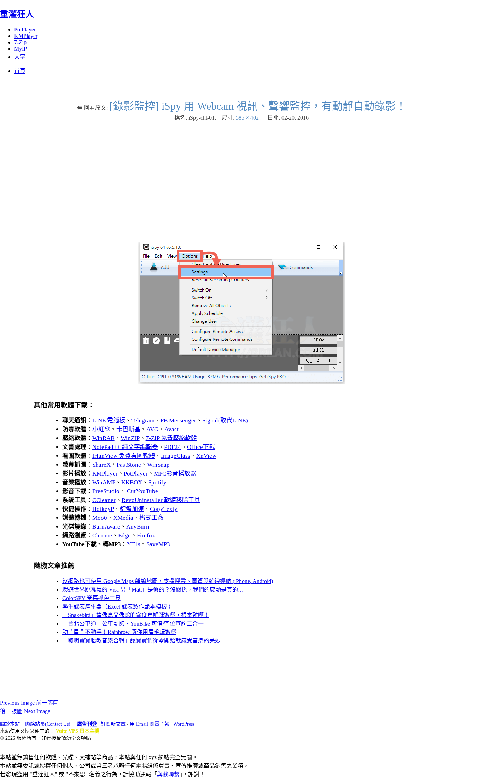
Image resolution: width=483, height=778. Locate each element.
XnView (206, 456)
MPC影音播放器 (175, 473)
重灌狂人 (17, 14)
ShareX (101, 464)
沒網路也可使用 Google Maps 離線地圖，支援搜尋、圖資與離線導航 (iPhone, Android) (167, 581)
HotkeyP (103, 509)
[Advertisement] (241, 177)
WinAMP (103, 482)
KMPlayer (25, 36)
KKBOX (131, 482)
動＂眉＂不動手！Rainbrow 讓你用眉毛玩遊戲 (119, 632)
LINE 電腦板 (108, 420)
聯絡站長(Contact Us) (47, 724)
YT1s (133, 544)
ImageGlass (175, 456)
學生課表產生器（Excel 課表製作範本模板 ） (118, 607)
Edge (124, 535)
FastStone (129, 464)
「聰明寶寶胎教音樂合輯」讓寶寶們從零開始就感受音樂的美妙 (141, 641)
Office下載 (201, 447)
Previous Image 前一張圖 (29, 703)
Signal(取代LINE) (225, 420)
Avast (171, 429)
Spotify (157, 482)
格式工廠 (151, 517)
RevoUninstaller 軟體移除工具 (161, 500)
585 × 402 (247, 118)
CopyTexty (164, 509)
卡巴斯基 (128, 429)
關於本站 (10, 724)
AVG (152, 429)
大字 (19, 57)
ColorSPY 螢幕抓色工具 (91, 598)
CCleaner (104, 500)
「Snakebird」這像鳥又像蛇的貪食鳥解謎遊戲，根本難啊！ (135, 615)
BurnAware (106, 526)
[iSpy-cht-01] (241, 382)
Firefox (146, 535)
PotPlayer (25, 30)
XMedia (123, 517)
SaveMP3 (158, 544)
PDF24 (172, 447)
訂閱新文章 (113, 724)
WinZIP (130, 438)
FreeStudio (106, 491)
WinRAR (103, 438)
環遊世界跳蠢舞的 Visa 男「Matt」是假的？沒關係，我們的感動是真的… (153, 590)
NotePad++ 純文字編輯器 (125, 447)
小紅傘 (101, 429)
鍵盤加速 (132, 509)
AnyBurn (137, 526)
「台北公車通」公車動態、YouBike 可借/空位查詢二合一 (133, 624)
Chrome (102, 535)
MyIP (20, 49)
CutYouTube (142, 491)
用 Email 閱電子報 (149, 724)
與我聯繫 (168, 774)
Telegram (143, 420)
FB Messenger (178, 420)
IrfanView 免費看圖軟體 (123, 456)
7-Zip (20, 42)
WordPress (183, 724)
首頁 (19, 71)
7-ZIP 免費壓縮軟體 (171, 438)
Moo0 (99, 517)
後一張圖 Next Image (25, 711)
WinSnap (158, 464)
